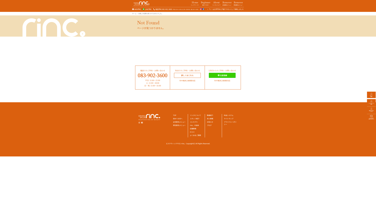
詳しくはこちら (187, 75)
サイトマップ (228, 118)
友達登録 (223, 75)
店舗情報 (193, 128)
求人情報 (210, 118)
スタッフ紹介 (194, 118)
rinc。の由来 (194, 125)
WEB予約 (137, 9)
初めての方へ (177, 118)
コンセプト (194, 122)
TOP (174, 115)
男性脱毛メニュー (179, 125)
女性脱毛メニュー (179, 122)
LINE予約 (148, 9)
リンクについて (195, 115)
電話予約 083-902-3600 (163, 9)
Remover (227, 3)
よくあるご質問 (195, 135)
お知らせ (210, 122)
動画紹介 (210, 115)
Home (195, 3)
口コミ (192, 132)
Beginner (205, 3)
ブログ (209, 125)
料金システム (228, 115)
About (216, 3)
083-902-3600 (152, 75)
